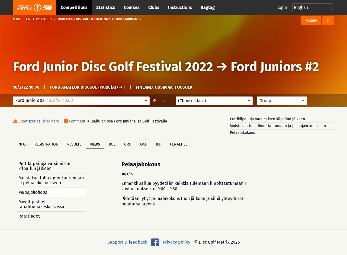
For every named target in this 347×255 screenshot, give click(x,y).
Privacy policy (176, 242)
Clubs (153, 7)
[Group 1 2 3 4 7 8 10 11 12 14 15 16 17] (282, 100)
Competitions (74, 7)
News (95, 144)
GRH (127, 144)
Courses (132, 7)
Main (16, 19)
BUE (112, 144)
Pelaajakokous (242, 132)
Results (74, 144)
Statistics (105, 7)
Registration (46, 144)
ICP (158, 144)
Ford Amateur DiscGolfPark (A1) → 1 (88, 87)
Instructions (180, 7)
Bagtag (208, 7)
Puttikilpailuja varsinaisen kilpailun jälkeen (267, 119)
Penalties (179, 144)
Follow (311, 20)
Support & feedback (127, 242)
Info (21, 144)
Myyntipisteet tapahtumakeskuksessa (41, 204)
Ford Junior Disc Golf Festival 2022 (113, 67)
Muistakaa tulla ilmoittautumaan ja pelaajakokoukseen (278, 126)
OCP (143, 144)
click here (50, 121)
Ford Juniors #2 (275, 67)
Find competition (39, 19)
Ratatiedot (29, 216)
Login (282, 7)
